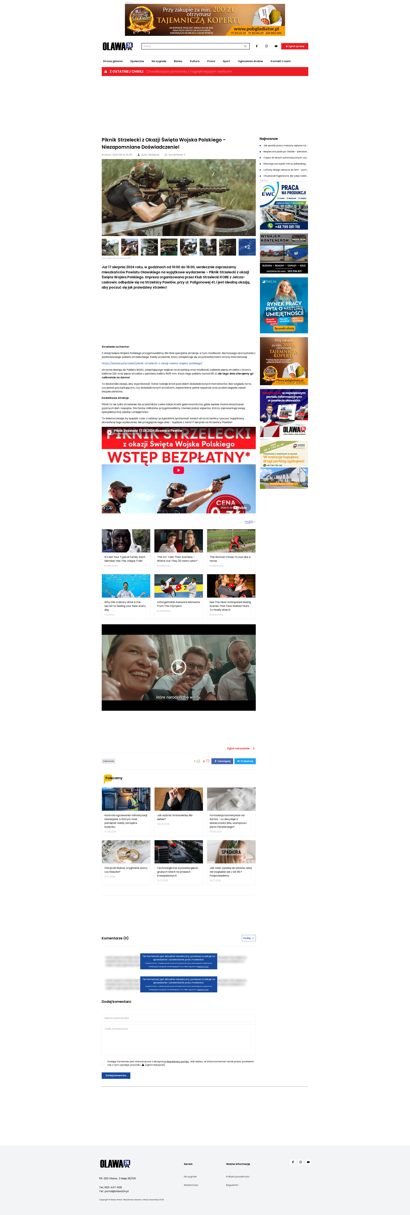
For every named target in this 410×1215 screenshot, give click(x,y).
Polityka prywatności (237, 1176)
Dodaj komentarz (116, 1075)
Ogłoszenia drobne (250, 61)
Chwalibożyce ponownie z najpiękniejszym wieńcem (189, 71)
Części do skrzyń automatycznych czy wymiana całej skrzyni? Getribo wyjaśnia (285, 157)
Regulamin (232, 1185)
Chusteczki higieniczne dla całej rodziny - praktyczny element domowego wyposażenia (285, 175)
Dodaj (246, 938)
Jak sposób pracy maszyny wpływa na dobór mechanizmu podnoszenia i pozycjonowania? (285, 145)
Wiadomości (191, 1185)
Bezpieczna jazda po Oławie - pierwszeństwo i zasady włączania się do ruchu (285, 151)
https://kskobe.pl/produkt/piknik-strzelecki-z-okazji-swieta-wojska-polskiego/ (152, 363)
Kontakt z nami (281, 61)
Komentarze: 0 (176, 154)
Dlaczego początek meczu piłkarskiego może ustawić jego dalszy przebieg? (285, 163)
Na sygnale (159, 61)
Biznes (178, 61)
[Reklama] (205, 20)
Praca (211, 61)
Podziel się (246, 761)
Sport (226, 61)
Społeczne (137, 61)
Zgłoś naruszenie (238, 748)
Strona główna (113, 61)
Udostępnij (224, 761)
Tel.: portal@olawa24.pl (114, 1191)
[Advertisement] (205, 106)
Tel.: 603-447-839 (110, 1187)
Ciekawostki (108, 761)
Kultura (195, 61)
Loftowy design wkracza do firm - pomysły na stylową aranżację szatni (285, 169)
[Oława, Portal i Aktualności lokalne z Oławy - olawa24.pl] (118, 46)
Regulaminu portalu (178, 1061)
